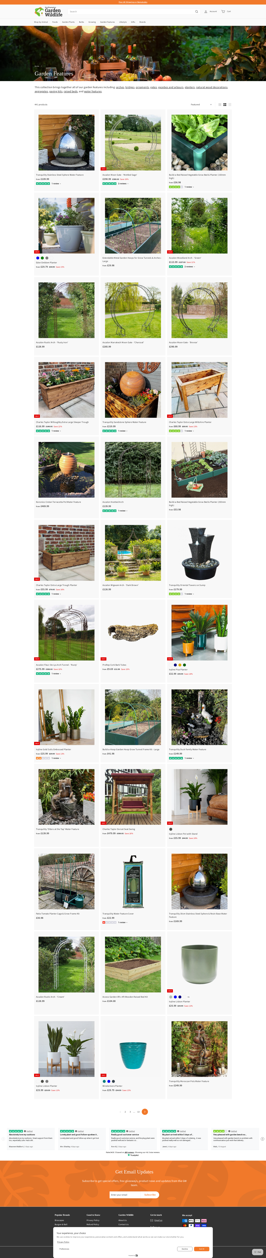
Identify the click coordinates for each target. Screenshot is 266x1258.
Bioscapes (59, 1220)
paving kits (55, 91)
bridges (129, 87)
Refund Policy (93, 1224)
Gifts (133, 22)
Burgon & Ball (61, 1224)
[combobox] (134, 12)
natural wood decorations (211, 87)
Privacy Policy (93, 1220)
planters (190, 87)
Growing (92, 22)
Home (37, 66)
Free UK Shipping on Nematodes (133, 2)
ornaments (142, 87)
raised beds (70, 91)
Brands (143, 22)
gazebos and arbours (170, 87)
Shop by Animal (41, 22)
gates (153, 87)
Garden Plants (68, 22)
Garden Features (107, 22)
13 (138, 1111)
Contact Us (123, 1224)
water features (93, 91)
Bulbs (81, 22)
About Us (122, 1220)
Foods (55, 22)
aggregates (41, 91)
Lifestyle (123, 22)
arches (120, 87)
